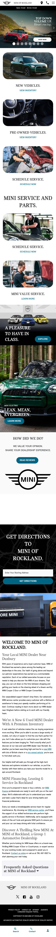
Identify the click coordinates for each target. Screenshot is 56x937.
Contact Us (26, 910)
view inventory (28, 90)
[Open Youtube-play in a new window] (31, 897)
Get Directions (28, 581)
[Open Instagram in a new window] (38, 897)
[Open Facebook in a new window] (24, 897)
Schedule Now (28, 252)
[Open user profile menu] (48, 930)
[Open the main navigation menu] (53, 3)
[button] (13, 43)
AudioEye (44, 910)
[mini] (7, 3)
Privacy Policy (14, 910)
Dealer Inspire (46, 920)
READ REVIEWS (27, 460)
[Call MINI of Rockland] (47, 3)
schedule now (28, 184)
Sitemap (36, 910)
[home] (23, 3)
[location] (42, 3)
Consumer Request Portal (28, 912)
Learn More (28, 299)
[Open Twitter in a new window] (18, 897)
